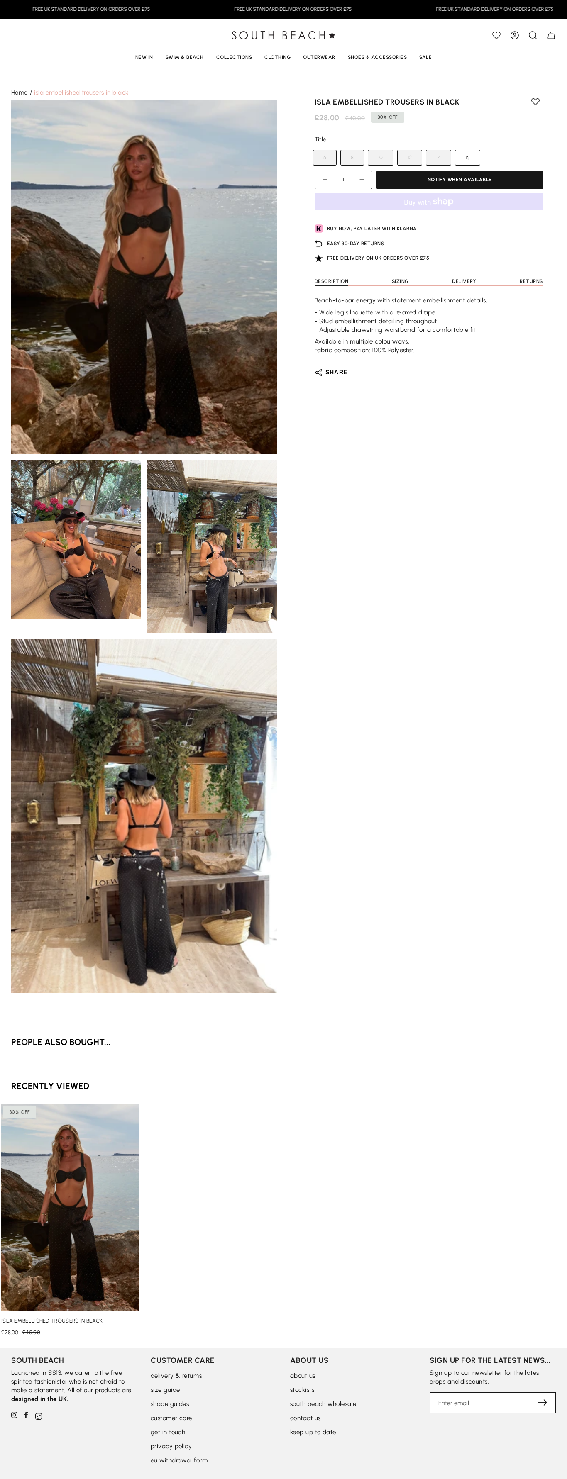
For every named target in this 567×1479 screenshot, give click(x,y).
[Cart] (551, 35)
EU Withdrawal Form (179, 1460)
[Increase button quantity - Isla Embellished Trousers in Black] (360, 180)
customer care (171, 1418)
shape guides (170, 1404)
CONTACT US (305, 1418)
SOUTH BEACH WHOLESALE (323, 1404)
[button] (533, 35)
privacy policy (171, 1446)
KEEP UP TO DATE (313, 1432)
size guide (165, 1390)
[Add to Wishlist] (496, 35)
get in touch (168, 1432)
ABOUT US (302, 1375)
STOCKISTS (302, 1390)
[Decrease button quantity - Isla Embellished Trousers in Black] (326, 180)
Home (19, 92)
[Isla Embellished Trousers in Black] (70, 1207)
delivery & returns (176, 1375)
